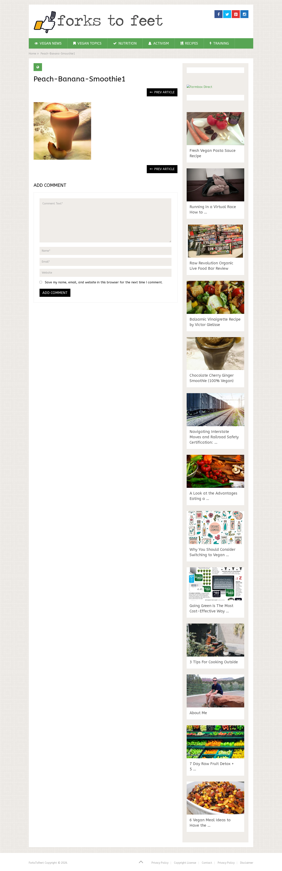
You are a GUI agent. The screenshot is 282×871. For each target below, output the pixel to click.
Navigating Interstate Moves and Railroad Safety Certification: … (214, 437)
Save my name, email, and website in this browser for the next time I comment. (103, 282)
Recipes (191, 43)
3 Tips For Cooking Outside (214, 662)
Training (220, 43)
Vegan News (50, 43)
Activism (160, 43)
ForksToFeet (36, 862)
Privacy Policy (160, 862)
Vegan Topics (89, 43)
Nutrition (127, 43)
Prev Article (164, 92)
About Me (198, 713)
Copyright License (185, 862)
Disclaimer (246, 862)
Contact (207, 862)
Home (32, 53)
